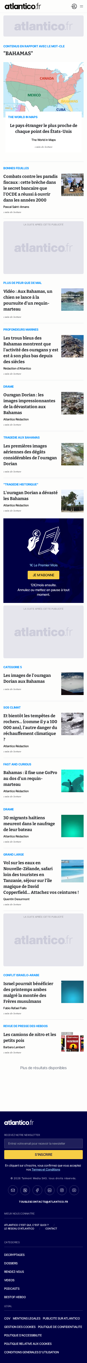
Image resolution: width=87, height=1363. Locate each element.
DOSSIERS (11, 1263)
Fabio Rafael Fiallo (15, 1008)
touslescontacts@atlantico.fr (43, 1201)
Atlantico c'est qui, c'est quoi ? (26, 1225)
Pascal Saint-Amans (16, 207)
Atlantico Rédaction (16, 419)
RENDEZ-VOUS (14, 1271)
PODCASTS (11, 1288)
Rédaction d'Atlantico (17, 368)
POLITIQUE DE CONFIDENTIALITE (60, 1327)
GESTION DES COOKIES (19, 1327)
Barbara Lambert (14, 1047)
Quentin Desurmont (16, 899)
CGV (7, 1318)
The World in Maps (43, 140)
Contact (51, 1228)
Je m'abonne (43, 575)
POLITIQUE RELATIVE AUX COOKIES (28, 1343)
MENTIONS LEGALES (26, 1318)
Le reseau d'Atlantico (19, 1228)
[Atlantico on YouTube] (74, 1190)
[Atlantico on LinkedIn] (49, 1190)
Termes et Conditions (46, 1169)
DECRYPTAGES (14, 1255)
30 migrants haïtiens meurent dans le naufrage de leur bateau (29, 823)
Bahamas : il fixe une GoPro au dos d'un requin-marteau (30, 778)
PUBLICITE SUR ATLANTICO (61, 1318)
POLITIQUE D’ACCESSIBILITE (23, 1335)
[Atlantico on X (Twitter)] (25, 1190)
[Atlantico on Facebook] (37, 1190)
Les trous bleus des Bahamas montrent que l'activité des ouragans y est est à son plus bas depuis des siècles (30, 349)
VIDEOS (9, 1280)
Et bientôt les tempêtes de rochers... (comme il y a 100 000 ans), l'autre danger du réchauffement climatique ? (30, 727)
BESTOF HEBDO (15, 1297)
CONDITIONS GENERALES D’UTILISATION (31, 1352)
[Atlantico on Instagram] (62, 1190)
